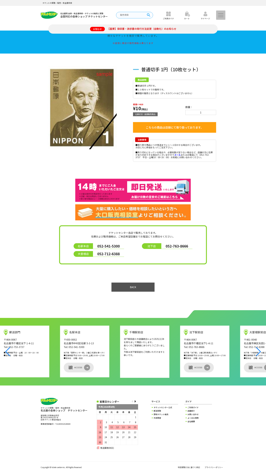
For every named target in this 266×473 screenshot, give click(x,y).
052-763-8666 (177, 246)
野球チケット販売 (161, 414)
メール (177, 154)
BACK (133, 287)
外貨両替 (157, 418)
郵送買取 (157, 411)
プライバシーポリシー (214, 467)
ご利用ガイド (193, 407)
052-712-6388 (108, 253)
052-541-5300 (108, 246)
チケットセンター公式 (163, 407)
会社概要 (191, 421)
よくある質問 (193, 418)
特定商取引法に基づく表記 (189, 467)
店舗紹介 (191, 411)
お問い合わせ (193, 414)
